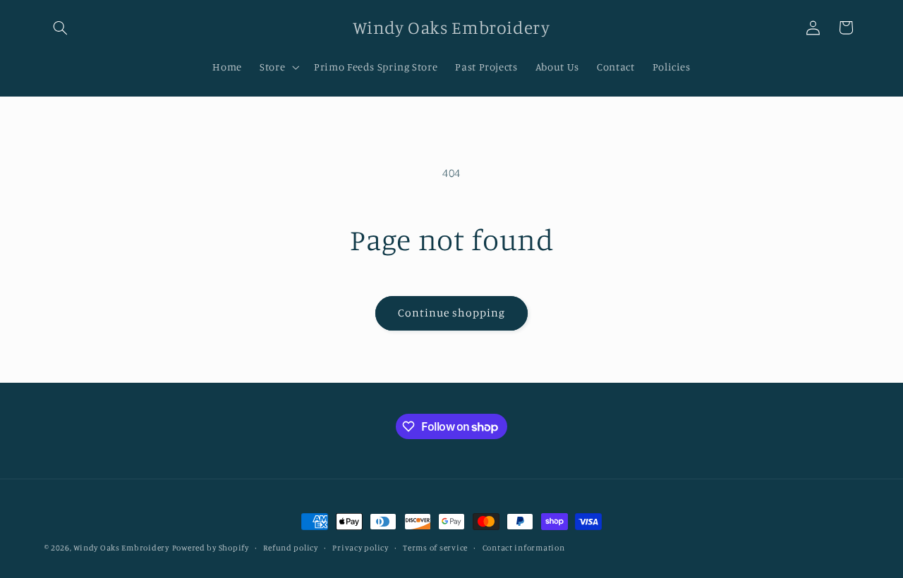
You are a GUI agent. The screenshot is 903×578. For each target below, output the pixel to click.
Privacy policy (360, 548)
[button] (60, 27)
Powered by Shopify (210, 548)
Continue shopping (452, 312)
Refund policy (290, 548)
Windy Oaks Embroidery (121, 548)
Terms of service (435, 548)
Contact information (524, 548)
